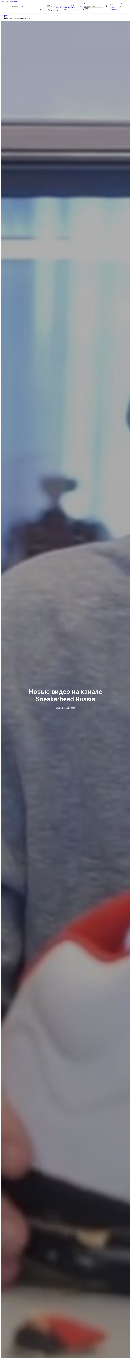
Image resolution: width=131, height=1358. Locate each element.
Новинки (43, 10)
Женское (67, 10)
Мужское (59, 10)
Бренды (50, 10)
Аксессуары (76, 10)
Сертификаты (14, 6)
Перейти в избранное (113, 8)
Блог (22, 6)
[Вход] (107, 6)
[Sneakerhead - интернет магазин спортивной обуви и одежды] (65, 7)
